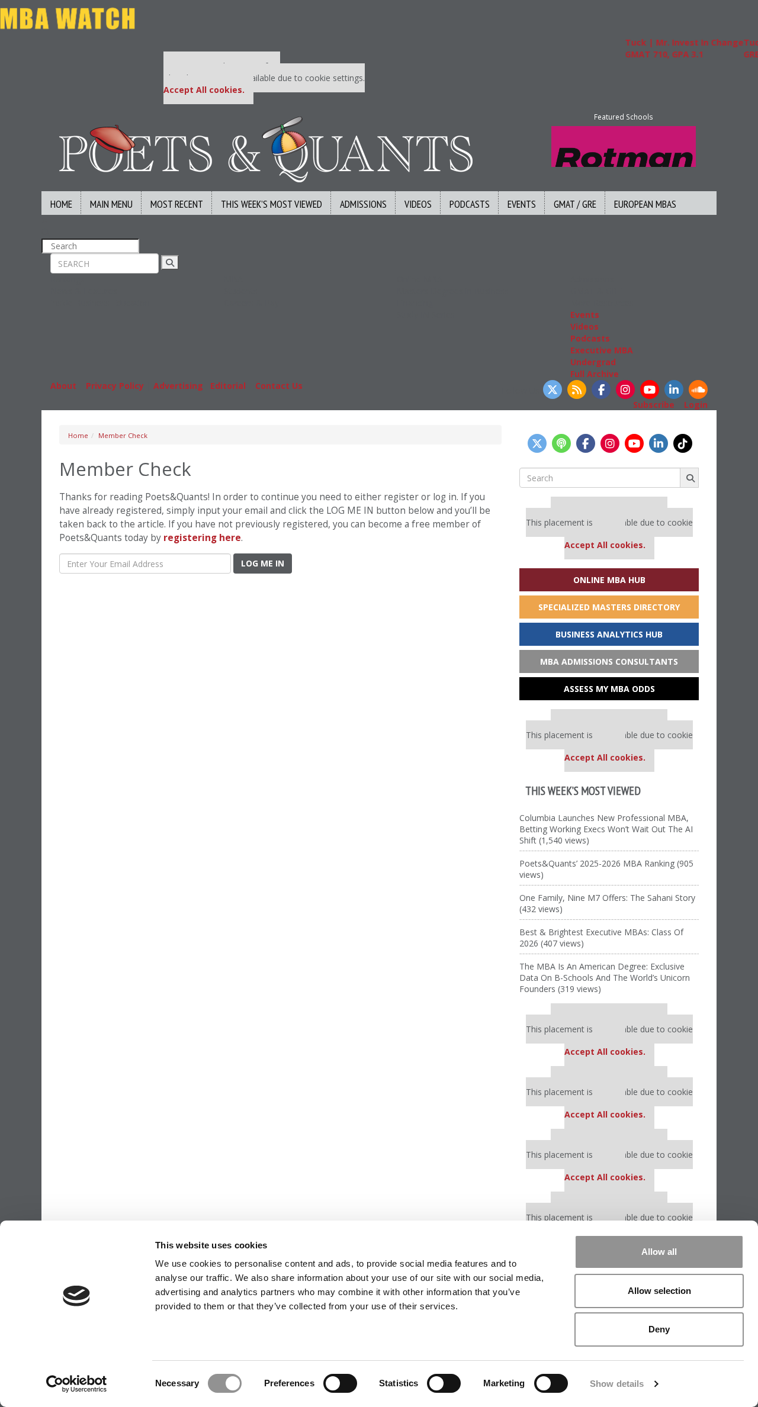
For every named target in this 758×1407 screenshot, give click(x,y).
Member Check (122, 435)
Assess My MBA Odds (609, 688)
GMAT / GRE (575, 204)
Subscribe (654, 404)
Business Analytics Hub (609, 634)
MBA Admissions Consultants (609, 661)
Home (61, 204)
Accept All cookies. (204, 89)
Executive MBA (601, 350)
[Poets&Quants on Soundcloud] (698, 389)
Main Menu (111, 204)
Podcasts (469, 204)
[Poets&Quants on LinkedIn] (673, 389)
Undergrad (593, 362)
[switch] (340, 1383)
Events (522, 204)
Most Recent (176, 204)
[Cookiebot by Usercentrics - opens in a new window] (77, 1384)
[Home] (266, 148)
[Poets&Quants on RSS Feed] (576, 389)
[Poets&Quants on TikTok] (682, 443)
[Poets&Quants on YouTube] (649, 389)
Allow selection (659, 1291)
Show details (617, 1384)
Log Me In (262, 563)
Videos (418, 204)
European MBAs (645, 204)
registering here (202, 538)
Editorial (228, 385)
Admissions (363, 204)
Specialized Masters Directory (609, 607)
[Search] (170, 262)
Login (696, 404)
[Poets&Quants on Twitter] (552, 389)
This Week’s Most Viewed (271, 204)
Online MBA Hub (609, 579)
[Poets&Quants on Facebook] (601, 389)
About (63, 385)
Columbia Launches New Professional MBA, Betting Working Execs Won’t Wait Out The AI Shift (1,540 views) (606, 829)
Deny (659, 1329)
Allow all (659, 1252)
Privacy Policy (115, 385)
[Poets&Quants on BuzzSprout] (561, 443)
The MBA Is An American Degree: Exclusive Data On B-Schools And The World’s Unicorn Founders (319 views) (604, 977)
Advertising (178, 385)
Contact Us (279, 385)
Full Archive (594, 373)
